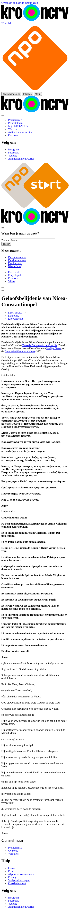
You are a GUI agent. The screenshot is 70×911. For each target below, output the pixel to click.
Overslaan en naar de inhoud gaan (19, 2)
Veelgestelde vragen (19, 880)
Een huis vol (15, 263)
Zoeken (5, 240)
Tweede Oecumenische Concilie (39, 345)
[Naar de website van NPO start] (35, 90)
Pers (10, 871)
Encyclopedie (15, 275)
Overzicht (13, 272)
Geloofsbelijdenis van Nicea (20, 351)
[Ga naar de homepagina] (35, 20)
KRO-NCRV (15, 312)
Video (11, 281)
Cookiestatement (17, 883)
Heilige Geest (53, 348)
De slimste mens (17, 260)
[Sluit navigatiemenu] (2, 115)
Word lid (6, 23)
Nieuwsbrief (14, 266)
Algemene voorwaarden (21, 874)
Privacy (12, 877)
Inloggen (27, 94)
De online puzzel (17, 257)
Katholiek (13, 315)
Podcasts (13, 278)
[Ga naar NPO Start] (35, 206)
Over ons (13, 850)
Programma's (15, 847)
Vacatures (13, 853)
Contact (12, 868)
